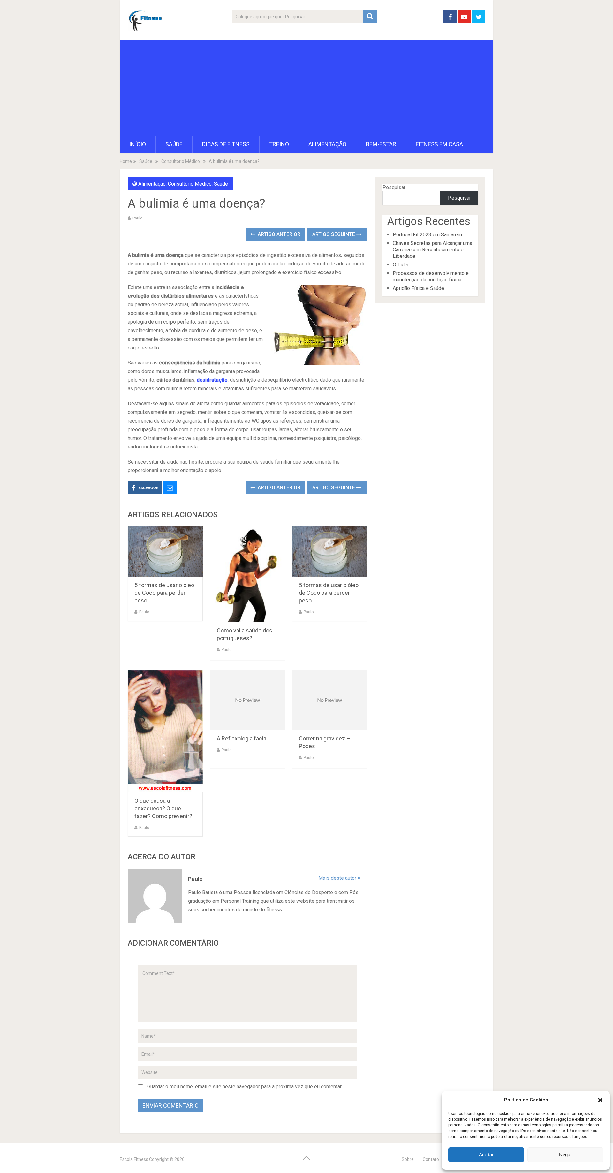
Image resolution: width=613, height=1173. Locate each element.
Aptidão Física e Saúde (418, 288)
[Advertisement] (306, 88)
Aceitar (486, 1154)
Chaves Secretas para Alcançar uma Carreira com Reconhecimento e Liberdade (432, 249)
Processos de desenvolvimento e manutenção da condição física (431, 276)
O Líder (401, 265)
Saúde (174, 144)
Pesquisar (393, 187)
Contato (431, 1159)
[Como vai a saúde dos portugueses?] (247, 574)
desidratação (212, 380)
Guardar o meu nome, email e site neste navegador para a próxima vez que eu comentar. (244, 1087)
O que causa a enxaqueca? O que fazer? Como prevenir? (163, 808)
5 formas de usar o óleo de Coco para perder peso (164, 593)
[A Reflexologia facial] (247, 700)
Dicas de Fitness (226, 144)
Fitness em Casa (439, 144)
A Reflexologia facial (242, 738)
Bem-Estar (381, 144)
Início (137, 144)
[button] (600, 1100)
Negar (565, 1154)
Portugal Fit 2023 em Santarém (427, 235)
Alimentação (327, 144)
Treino (279, 144)
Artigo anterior (278, 234)
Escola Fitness (134, 1159)
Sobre (408, 1159)
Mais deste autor (338, 878)
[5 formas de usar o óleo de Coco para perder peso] (165, 551)
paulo (137, 218)
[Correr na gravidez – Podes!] (329, 700)
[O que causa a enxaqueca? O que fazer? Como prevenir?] (165, 731)
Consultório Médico (190, 184)
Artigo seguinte (334, 234)
